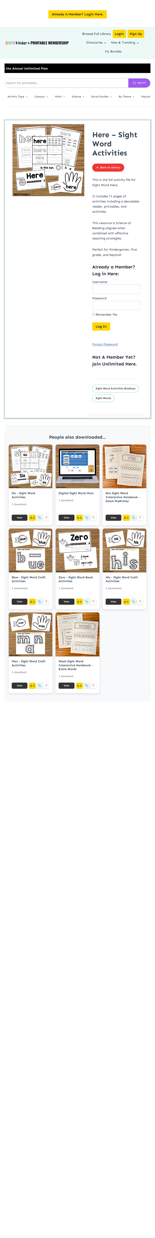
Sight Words (103, 398)
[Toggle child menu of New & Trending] (137, 42)
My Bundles (113, 51)
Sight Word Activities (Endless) (115, 388)
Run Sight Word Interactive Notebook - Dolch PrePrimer (123, 497)
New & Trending (123, 42)
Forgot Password (105, 344)
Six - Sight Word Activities (23, 495)
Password (99, 298)
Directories (94, 42)
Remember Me (106, 314)
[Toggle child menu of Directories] (105, 42)
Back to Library (110, 167)
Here (130, 364)
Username (99, 282)
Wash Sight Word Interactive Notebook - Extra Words (76, 665)
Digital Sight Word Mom (76, 493)
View (19, 517)
